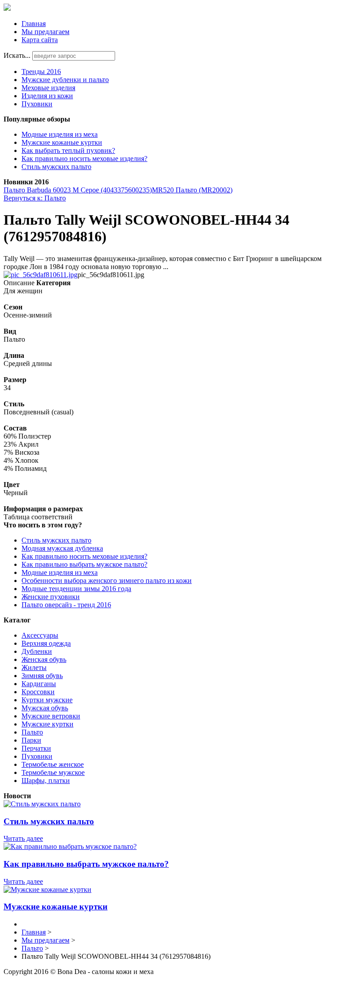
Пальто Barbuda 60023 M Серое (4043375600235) (78, 190)
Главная (34, 23)
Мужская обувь (45, 708)
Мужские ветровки (51, 716)
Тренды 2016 (41, 71)
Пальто (32, 732)
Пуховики (37, 104)
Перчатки (36, 748)
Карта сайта (40, 39)
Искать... (17, 55)
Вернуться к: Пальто (35, 198)
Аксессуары (40, 635)
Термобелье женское (53, 764)
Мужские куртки (47, 724)
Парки (31, 740)
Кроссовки (38, 692)
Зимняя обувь (42, 675)
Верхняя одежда (46, 643)
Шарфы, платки (46, 780)
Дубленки (37, 651)
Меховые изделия (48, 87)
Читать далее (23, 838)
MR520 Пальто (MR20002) (192, 190)
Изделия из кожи (47, 96)
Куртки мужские (47, 700)
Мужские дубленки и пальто (65, 79)
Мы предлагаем (45, 31)
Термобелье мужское (53, 772)
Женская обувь (44, 659)
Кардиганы (39, 683)
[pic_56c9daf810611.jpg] (40, 274)
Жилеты (34, 667)
